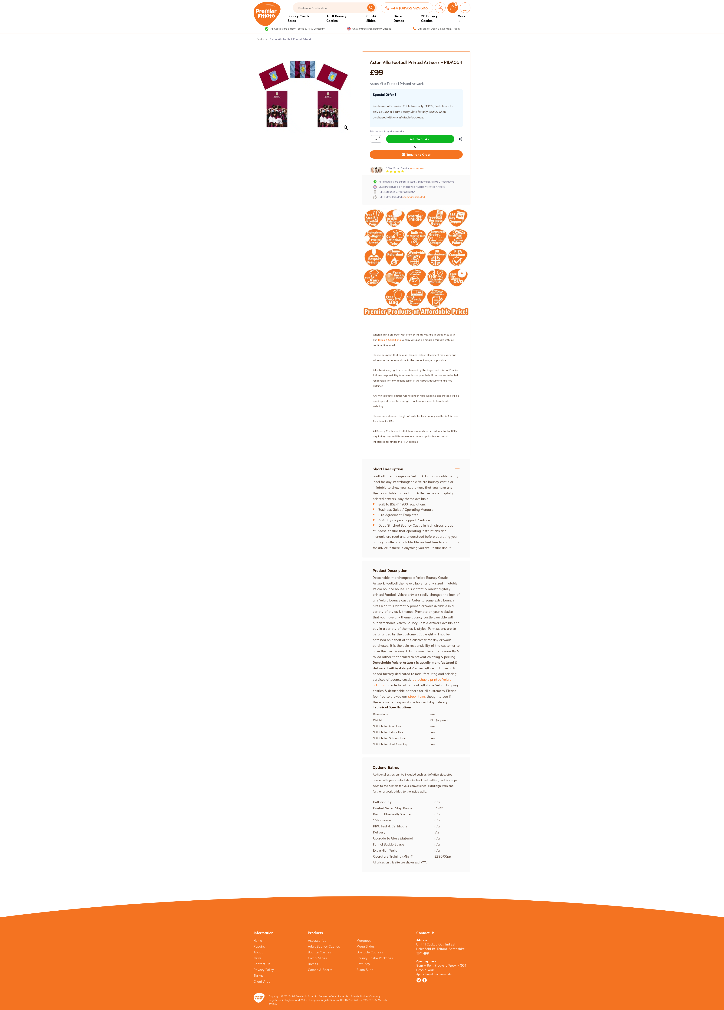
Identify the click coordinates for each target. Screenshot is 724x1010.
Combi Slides (371, 18)
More (462, 16)
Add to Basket (420, 139)
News (257, 957)
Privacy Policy (264, 969)
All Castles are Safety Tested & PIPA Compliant (297, 28)
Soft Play (363, 963)
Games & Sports (320, 969)
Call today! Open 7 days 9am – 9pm (438, 28)
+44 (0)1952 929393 (409, 7)
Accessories (317, 940)
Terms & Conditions (389, 339)
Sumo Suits (365, 969)
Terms (258, 975)
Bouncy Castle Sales (298, 18)
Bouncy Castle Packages (375, 957)
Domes (313, 963)
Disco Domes (399, 18)
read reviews (417, 168)
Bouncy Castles (319, 952)
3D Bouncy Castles (429, 18)
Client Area (262, 981)
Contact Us (262, 963)
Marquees (364, 940)
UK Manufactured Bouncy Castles (371, 28)
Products (262, 39)
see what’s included (413, 196)
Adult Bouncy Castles (336, 18)
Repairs (259, 946)
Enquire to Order (418, 154)
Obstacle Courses (370, 952)
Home (258, 940)
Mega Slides (366, 946)
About (258, 952)
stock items (417, 696)
